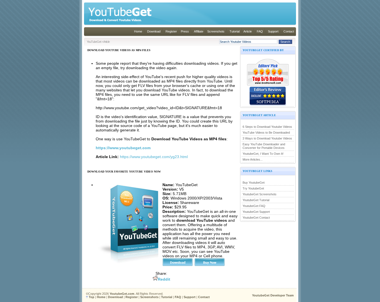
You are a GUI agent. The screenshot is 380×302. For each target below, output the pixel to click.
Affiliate (198, 31)
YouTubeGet (94, 41)
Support (273, 31)
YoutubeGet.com (122, 293)
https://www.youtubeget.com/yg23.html (154, 156)
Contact (288, 31)
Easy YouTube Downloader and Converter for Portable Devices (264, 146)
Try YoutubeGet (253, 188)
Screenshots (215, 31)
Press (185, 31)
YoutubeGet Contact (256, 217)
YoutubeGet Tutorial (256, 200)
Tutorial (235, 31)
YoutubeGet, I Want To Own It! (263, 153)
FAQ (260, 31)
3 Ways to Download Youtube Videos (267, 138)
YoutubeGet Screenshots (260, 194)
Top (91, 297)
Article (247, 31)
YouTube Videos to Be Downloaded (266, 132)
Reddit (164, 279)
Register (171, 31)
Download (154, 31)
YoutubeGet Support (256, 211)
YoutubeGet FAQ (254, 206)
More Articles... (253, 159)
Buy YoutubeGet (254, 182)
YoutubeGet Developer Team (273, 295)
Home (138, 31)
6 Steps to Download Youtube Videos (267, 126)
